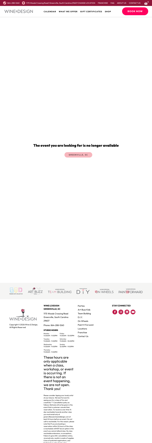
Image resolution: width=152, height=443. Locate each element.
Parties (81, 306)
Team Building (84, 313)
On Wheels (83, 321)
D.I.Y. (80, 317)
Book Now (135, 11)
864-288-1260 (13, 3)
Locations (82, 328)
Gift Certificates (91, 11)
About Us (121, 3)
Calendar (50, 11)
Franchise (103, 3)
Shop (108, 11)
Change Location (86, 3)
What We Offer (68, 11)
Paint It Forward (85, 324)
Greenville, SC (78, 155)
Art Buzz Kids (84, 309)
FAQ (112, 3)
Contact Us (134, 3)
